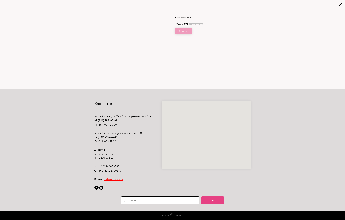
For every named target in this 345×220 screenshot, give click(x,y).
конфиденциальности (113, 179)
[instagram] (101, 188)
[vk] (96, 188)
